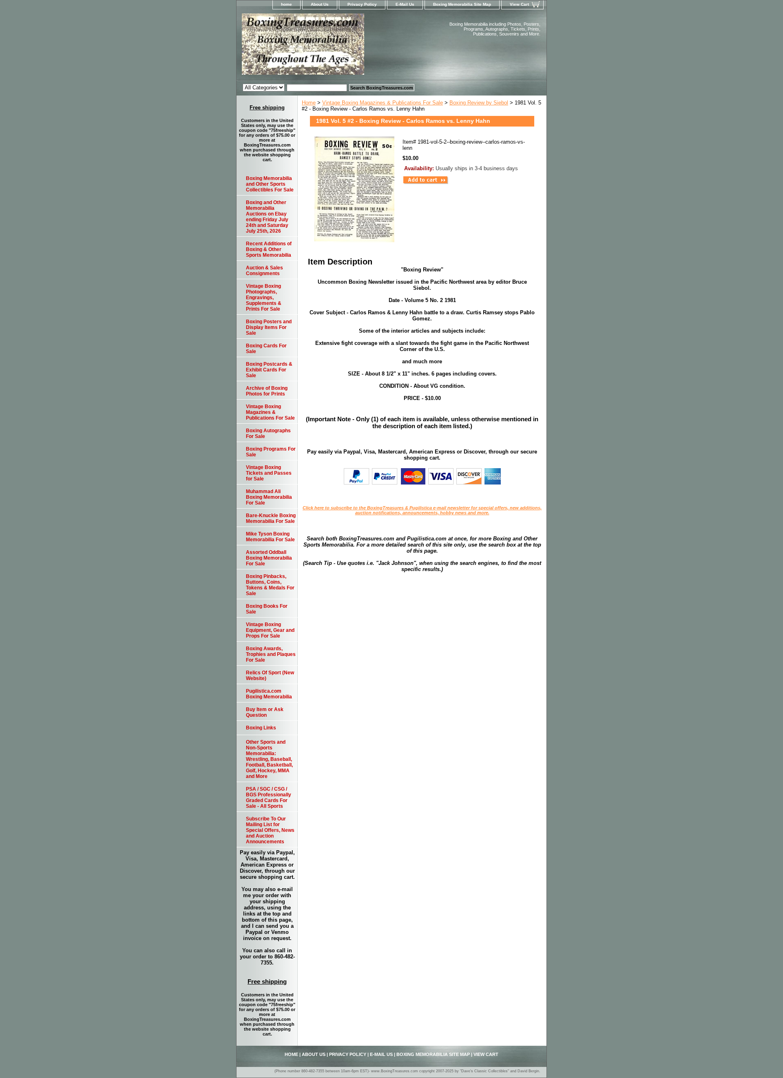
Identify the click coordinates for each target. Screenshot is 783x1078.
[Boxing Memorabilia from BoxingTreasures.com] (338, 46)
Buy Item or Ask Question (264, 712)
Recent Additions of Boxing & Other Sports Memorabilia (269, 249)
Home (309, 103)
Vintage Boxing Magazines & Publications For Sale (382, 103)
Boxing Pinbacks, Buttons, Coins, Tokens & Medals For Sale (270, 584)
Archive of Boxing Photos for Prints (267, 391)
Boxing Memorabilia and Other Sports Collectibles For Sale (270, 184)
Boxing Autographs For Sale (268, 433)
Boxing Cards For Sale (266, 348)
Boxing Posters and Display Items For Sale (269, 327)
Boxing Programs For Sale (271, 452)
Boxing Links (261, 728)
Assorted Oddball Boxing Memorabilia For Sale (269, 558)
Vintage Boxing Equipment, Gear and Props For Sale (270, 630)
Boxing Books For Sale (267, 609)
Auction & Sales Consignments (264, 270)
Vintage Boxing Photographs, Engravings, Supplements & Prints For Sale (263, 297)
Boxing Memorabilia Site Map (462, 4)
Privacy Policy (362, 4)
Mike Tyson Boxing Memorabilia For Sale (270, 536)
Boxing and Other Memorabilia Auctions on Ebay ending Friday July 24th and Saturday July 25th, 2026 (267, 217)
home (286, 4)
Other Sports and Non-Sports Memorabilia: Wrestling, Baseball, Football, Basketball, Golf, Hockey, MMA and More (269, 759)
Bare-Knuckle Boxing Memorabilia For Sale (271, 518)
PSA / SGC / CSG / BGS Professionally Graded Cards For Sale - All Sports (268, 797)
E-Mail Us (405, 4)
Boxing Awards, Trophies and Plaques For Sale (271, 654)
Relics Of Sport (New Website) (270, 675)
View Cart (519, 4)
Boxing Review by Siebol (478, 103)
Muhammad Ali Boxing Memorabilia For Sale (269, 497)
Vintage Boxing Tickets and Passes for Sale (269, 473)
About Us (320, 4)
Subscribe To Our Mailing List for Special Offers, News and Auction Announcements (270, 830)
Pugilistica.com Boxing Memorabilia (269, 694)
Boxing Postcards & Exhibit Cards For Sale (269, 369)
